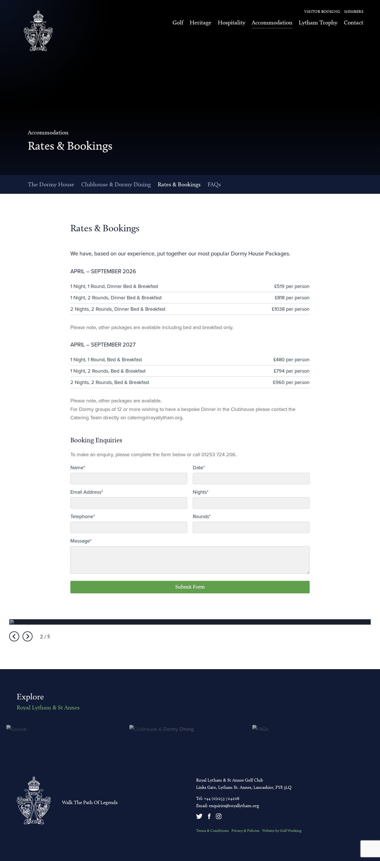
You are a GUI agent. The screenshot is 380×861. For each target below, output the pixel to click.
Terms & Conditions (212, 830)
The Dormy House (51, 184)
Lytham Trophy (318, 22)
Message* (81, 541)
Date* (199, 468)
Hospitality (231, 22)
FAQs (214, 184)
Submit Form (190, 587)
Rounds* (202, 516)
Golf (177, 22)
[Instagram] (219, 817)
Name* (77, 468)
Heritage (200, 22)
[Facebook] (209, 817)
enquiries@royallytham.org (234, 805)
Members (353, 12)
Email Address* (86, 492)
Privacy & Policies (245, 830)
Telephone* (82, 516)
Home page (38, 31)
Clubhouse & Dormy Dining (116, 184)
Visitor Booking (322, 12)
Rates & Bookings (179, 184)
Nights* (200, 492)
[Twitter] (200, 817)
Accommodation (272, 22)
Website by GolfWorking (282, 830)
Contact (353, 22)
